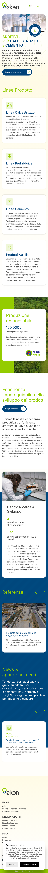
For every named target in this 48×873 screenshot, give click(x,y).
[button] (31, 6)
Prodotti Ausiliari (9, 828)
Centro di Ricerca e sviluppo (14, 809)
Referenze (6, 840)
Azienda (5, 806)
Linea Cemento (8, 826)
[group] (24, 628)
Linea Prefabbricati (10, 823)
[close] (44, 6)
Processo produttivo (10, 811)
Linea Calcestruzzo (10, 820)
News (4, 837)
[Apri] (38, 6)
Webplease (29, 871)
